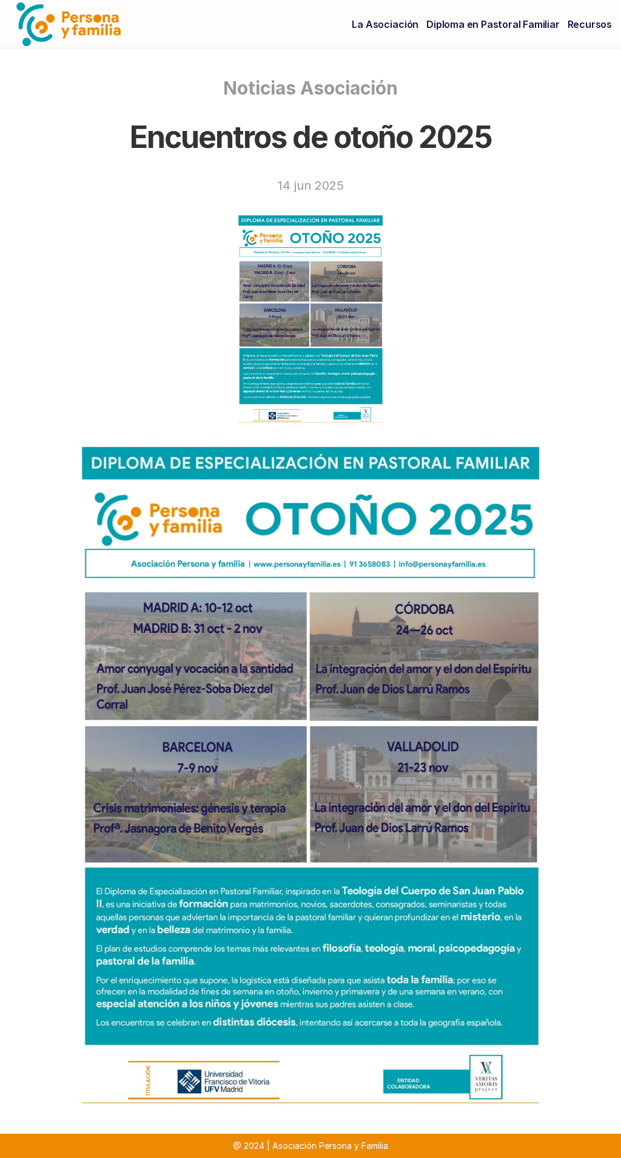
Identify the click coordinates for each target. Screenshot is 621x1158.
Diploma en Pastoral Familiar (492, 24)
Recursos (590, 24)
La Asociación (385, 24)
